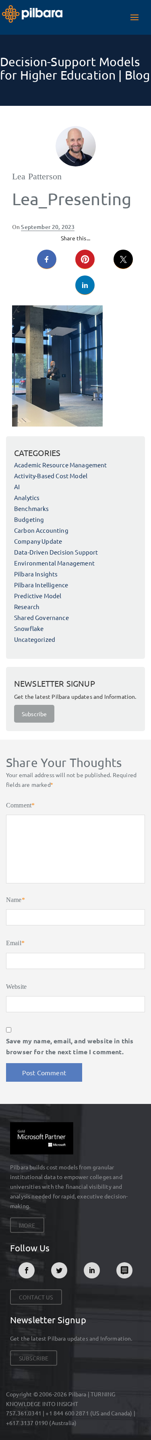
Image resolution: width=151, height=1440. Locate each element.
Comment (20, 805)
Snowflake (28, 628)
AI (17, 486)
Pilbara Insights (36, 574)
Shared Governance (41, 617)
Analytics (26, 497)
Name (15, 899)
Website (16, 986)
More (27, 1225)
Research (26, 606)
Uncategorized (34, 639)
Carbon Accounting (41, 530)
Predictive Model (38, 595)
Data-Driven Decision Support (56, 552)
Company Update (38, 541)
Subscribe (34, 713)
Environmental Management (54, 563)
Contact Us (36, 1297)
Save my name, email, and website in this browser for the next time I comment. (69, 1046)
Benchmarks (31, 508)
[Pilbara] (32, 12)
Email (15, 943)
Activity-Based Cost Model (50, 475)
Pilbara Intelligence (41, 585)
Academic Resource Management (60, 465)
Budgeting (29, 519)
